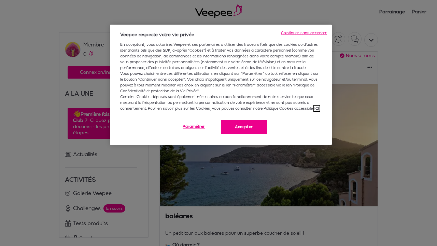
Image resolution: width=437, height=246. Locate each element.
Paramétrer (194, 126)
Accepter (244, 126)
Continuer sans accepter (304, 32)
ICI (316, 108)
